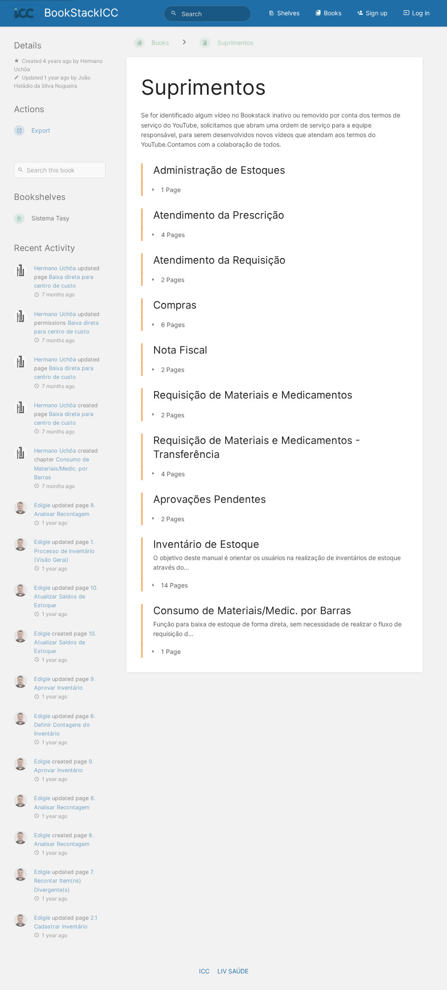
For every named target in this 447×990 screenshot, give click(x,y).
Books (332, 13)
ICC (204, 971)
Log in (421, 13)
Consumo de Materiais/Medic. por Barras (61, 468)
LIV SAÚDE (232, 971)
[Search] (175, 13)
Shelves (288, 13)
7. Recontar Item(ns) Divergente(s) (64, 881)
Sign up (377, 13)
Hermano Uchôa (55, 268)
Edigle (42, 505)
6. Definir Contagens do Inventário (64, 725)
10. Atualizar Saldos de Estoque (66, 596)
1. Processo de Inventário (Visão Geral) (64, 551)
